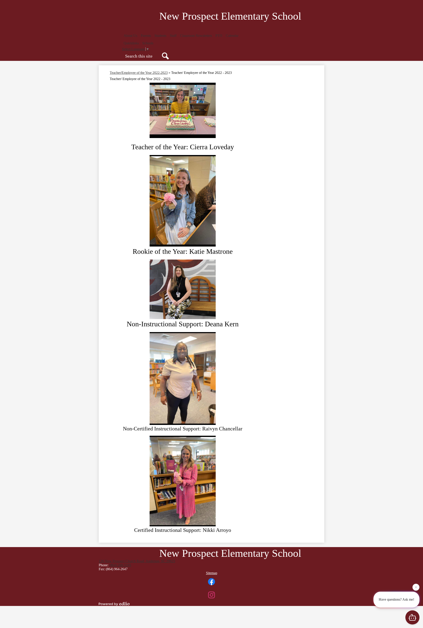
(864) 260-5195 (120, 565)
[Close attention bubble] (415, 586)
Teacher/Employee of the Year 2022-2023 (139, 73)
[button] (130, 35)
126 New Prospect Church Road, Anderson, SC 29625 (137, 561)
